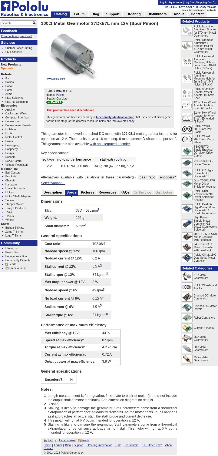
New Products (11, 64)
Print (50, 440)
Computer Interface (17, 117)
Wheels (9, 219)
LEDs (8, 133)
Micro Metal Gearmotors (201, 359)
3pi (7, 78)
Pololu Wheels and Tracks (205, 287)
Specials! (7, 68)
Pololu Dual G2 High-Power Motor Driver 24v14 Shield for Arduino (205, 209)
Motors (9, 192)
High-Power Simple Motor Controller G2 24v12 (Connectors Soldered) (205, 223)
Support (78, 445)
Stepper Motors (14, 204)
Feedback (9, 31)
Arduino (10, 109)
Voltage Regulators (17, 164)
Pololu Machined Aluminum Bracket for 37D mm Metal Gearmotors (205, 31)
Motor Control (13, 137)
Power (9, 141)
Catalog (60, 14)
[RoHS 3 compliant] (54, 103)
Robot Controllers (204, 317)
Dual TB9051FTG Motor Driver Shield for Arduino (204, 183)
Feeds (85, 440)
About (168, 445)
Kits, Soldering (14, 97)
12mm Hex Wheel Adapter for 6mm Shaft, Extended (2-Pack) (205, 117)
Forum (58, 445)
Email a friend (67, 440)
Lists (118, 445)
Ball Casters (12, 172)
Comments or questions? (16, 36)
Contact (48, 448)
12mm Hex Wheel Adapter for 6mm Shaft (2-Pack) (205, 105)
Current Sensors (204, 327)
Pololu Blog (12, 252)
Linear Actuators (15, 188)
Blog (68, 445)
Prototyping (12, 145)
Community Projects (17, 260)
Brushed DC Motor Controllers (205, 297)
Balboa (9, 82)
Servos (9, 200)
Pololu (60, 94)
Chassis (10, 180)
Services (8, 42)
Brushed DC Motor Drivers (205, 307)
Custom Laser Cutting (18, 48)
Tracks (9, 216)
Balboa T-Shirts (14, 227)
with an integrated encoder (110, 144)
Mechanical (9, 168)
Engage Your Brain (16, 256)
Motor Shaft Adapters (18, 196)
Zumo (8, 93)
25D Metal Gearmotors (201, 338)
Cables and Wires (16, 113)
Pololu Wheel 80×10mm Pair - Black (204, 128)
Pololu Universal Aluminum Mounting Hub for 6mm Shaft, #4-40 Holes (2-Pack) (205, 62)
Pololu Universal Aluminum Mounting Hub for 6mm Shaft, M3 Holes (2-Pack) (204, 78)
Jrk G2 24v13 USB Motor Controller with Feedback (205, 236)
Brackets (10, 176)
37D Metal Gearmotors (201, 276)
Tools (8, 212)
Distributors (132, 445)
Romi (8, 89)
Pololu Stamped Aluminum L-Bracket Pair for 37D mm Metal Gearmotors (203, 45)
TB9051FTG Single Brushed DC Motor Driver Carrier (204, 151)
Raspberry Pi (13, 149)
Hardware (11, 184)
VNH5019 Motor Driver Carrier (203, 163)
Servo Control (13, 160)
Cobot (9, 86)
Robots (6, 74)
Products (8, 59)
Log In (163, 2)
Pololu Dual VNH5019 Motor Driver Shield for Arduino (204, 195)
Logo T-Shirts (13, 235)
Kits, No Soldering (16, 101)
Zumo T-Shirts (14, 231)
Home (47, 445)
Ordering (133, 14)
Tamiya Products (15, 208)
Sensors (10, 156)
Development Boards (18, 125)
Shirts (5, 223)
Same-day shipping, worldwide (199, 10)
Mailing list (12, 248)
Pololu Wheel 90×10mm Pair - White (204, 139)
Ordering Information (99, 445)
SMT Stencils (13, 52)
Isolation (10, 129)
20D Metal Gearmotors (201, 348)
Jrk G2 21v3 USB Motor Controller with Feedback (204, 247)
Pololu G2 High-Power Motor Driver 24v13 (203, 173)
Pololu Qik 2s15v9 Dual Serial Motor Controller (205, 257)
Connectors (12, 121)
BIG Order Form (152, 445)
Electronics (9, 105)
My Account (176, 2)
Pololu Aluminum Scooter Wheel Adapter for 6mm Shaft (204, 93)
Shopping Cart (204, 2)
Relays (9, 153)
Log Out (189, 2)
